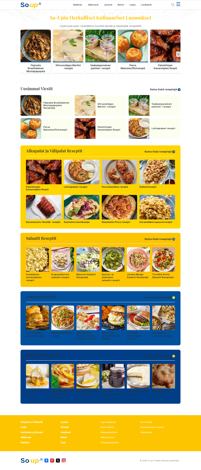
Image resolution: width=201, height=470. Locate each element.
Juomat (108, 4)
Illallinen (77, 4)
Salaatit (65, 427)
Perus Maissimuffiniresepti (133, 67)
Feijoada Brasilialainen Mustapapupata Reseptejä (36, 68)
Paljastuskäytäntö (109, 432)
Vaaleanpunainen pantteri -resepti (100, 67)
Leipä (133, 4)
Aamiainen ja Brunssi (32, 432)
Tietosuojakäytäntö (109, 442)
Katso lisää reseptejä (163, 89)
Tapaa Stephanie (108, 422)
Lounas (64, 422)
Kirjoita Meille (107, 427)
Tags (63, 442)
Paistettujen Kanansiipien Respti (165, 67)
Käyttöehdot (146, 432)
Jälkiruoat (93, 4)
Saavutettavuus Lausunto (152, 427)
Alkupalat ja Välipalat (32, 422)
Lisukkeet (146, 4)
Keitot (121, 4)
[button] (178, 54)
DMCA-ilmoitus (107, 437)
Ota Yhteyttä (146, 422)
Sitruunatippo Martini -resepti (68, 67)
